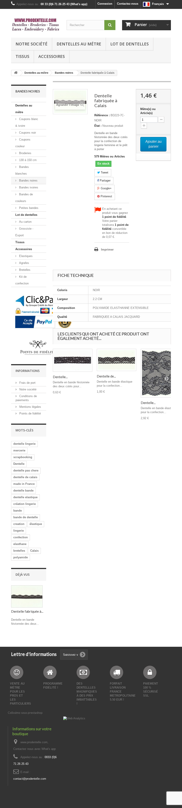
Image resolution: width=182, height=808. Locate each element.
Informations (28, 371)
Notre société (31, 44)
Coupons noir (27, 132)
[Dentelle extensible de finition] (72, 360)
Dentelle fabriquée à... (27, 611)
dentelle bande (23, 490)
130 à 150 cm (27, 160)
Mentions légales (29, 406)
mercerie (19, 450)
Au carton (25, 221)
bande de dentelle (25, 517)
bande (17, 510)
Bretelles (24, 269)
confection (20, 537)
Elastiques (25, 256)
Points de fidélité (29, 413)
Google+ (106, 188)
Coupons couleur (22, 143)
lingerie (18, 530)
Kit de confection (22, 280)
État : (97, 125)
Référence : (102, 115)
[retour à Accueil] (16, 73)
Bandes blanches (22, 170)
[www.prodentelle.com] (35, 25)
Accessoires (51, 56)
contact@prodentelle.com (29, 778)
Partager (105, 180)
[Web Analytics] (74, 718)
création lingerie (24, 504)
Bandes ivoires (28, 187)
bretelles (19, 550)
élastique (36, 524)
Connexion (104, 3)
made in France (24, 484)
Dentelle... (60, 377)
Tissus (22, 56)
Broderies (24, 153)
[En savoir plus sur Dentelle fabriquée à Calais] (27, 596)
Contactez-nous (127, 3)
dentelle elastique (25, 497)
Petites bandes (28, 208)
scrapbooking (22, 457)
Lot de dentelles (129, 44)
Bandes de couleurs (24, 198)
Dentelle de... (106, 376)
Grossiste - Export (24, 232)
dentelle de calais (25, 477)
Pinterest (106, 196)
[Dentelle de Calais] (116, 360)
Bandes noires (28, 180)
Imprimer (107, 249)
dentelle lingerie (24, 443)
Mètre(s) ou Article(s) (148, 111)
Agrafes (23, 263)
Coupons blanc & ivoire (26, 122)
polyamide (20, 557)
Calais (34, 550)
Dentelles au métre (79, 44)
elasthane (19, 544)
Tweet (104, 172)
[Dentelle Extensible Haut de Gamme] (160, 373)
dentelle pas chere (25, 470)
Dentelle (18, 463)
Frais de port (27, 382)
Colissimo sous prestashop (25, 712)
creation (18, 524)
